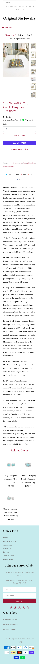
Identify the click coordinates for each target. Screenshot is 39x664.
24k (13, 163)
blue (21, 163)
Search (5, 538)
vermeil (11, 166)
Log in (21, 6)
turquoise (6, 166)
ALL (14, 35)
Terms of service (9, 556)
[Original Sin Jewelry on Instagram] (23, 607)
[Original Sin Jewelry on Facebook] (15, 607)
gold (28, 163)
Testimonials (7, 545)
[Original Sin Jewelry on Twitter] (11, 607)
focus (24, 163)
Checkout (19, 9)
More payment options (19, 149)
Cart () (31, 6)
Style (4, 124)
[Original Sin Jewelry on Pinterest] (19, 607)
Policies (6, 552)
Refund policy (8, 559)
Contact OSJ (7, 548)
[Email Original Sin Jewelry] (27, 607)
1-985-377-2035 (10, 6)
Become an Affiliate (10, 541)
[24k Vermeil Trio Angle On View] (16, 60)
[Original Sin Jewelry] (19, 18)
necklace (32, 163)
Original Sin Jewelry (18, 639)
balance (17, 163)
